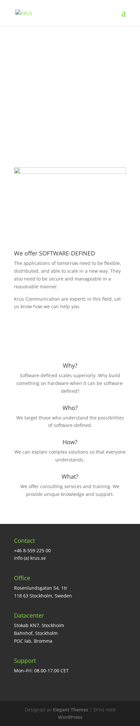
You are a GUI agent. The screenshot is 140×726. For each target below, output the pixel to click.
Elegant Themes (70, 709)
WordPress (70, 717)
